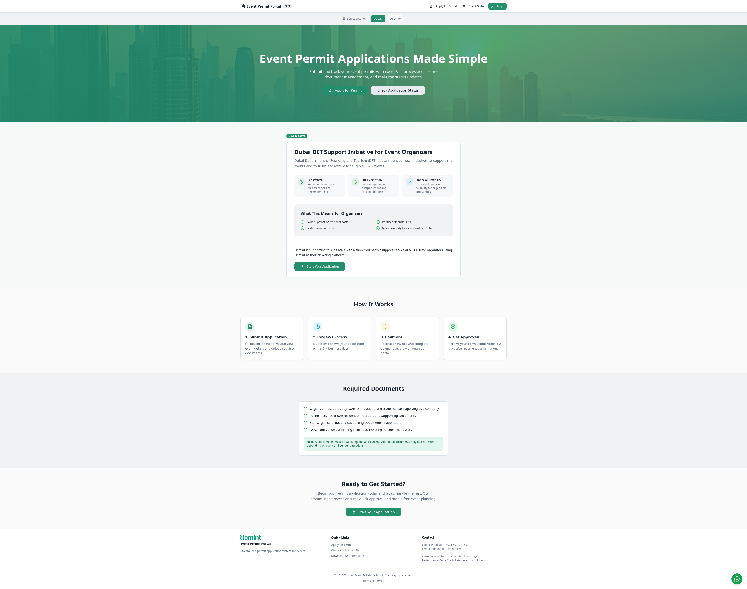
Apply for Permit (446, 6)
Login (500, 6)
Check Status (477, 6)
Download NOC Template (347, 555)
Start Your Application (323, 266)
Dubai (377, 18)
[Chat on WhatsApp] (736, 578)
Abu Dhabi (395, 18)
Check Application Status (398, 90)
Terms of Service (373, 581)
